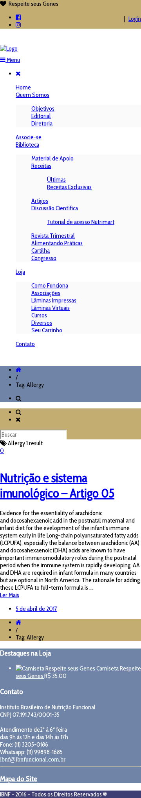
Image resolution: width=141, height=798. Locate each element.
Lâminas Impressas (53, 300)
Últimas (56, 179)
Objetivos (42, 108)
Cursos (39, 315)
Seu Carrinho (46, 330)
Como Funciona (49, 285)
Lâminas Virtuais (50, 308)
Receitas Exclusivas (69, 187)
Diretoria (41, 123)
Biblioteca (27, 144)
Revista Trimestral (53, 235)
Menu (12, 60)
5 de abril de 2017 (36, 608)
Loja (20, 271)
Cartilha (40, 250)
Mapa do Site (18, 778)
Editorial (41, 116)
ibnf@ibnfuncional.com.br (32, 759)
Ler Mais (9, 595)
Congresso (43, 258)
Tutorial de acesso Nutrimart (80, 222)
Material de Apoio (52, 158)
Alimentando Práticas (57, 243)
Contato (25, 344)
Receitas (41, 165)
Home (23, 87)
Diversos (41, 322)
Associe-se (29, 137)
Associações (45, 293)
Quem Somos (32, 94)
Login (134, 18)
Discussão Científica (54, 208)
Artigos (39, 200)
